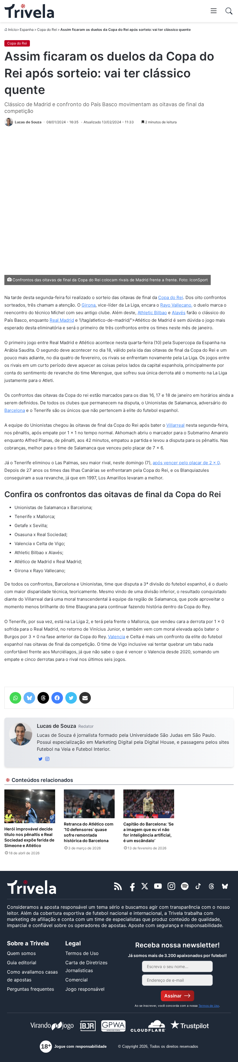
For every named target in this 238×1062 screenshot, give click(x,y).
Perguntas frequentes (30, 989)
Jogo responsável (84, 989)
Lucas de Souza (56, 726)
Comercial (76, 980)
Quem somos (21, 953)
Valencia (116, 636)
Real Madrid (62, 320)
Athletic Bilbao (152, 312)
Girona (88, 305)
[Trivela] (29, 11)
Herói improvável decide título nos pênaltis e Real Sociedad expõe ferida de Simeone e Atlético (29, 837)
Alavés (178, 312)
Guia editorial (21, 962)
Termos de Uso (82, 953)
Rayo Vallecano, (176, 305)
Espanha (27, 29)
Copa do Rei (47, 29)
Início (12, 29)
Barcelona (14, 410)
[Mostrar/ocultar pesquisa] (229, 11)
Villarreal (175, 425)
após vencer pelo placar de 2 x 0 (186, 462)
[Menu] (214, 10)
